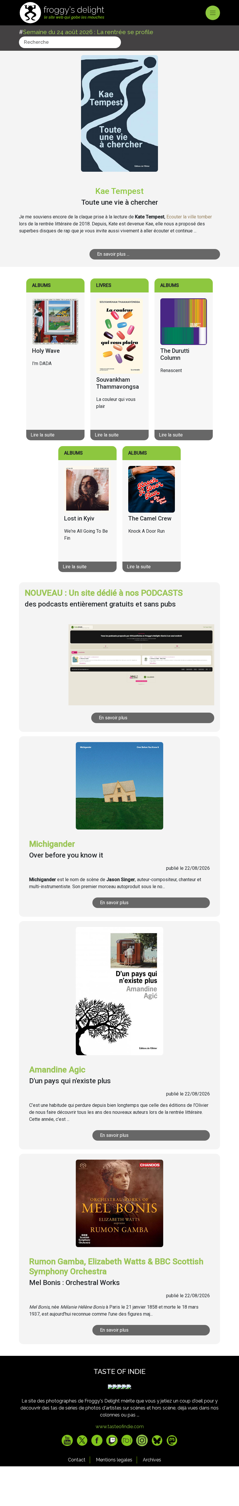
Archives (152, 1460)
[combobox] (70, 42)
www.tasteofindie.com (120, 1426)
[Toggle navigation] (212, 13)
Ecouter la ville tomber (189, 217)
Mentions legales (114, 1460)
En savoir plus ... (113, 254)
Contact (76, 1460)
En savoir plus (113, 717)
